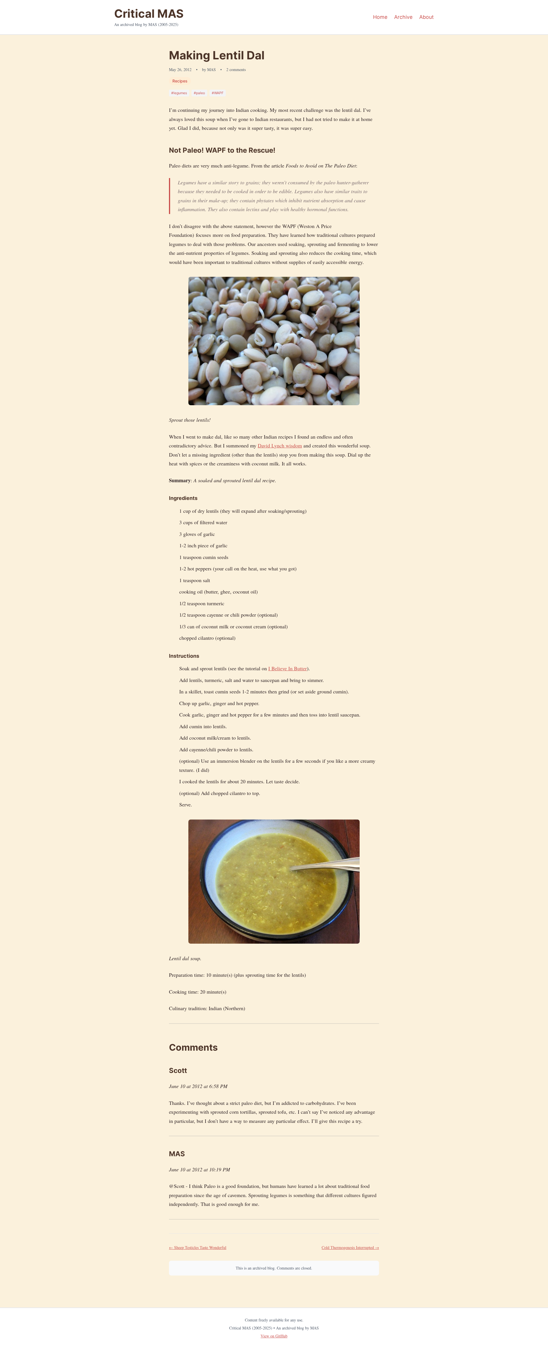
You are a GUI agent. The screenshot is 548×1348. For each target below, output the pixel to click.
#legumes (179, 93)
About (426, 17)
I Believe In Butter (287, 668)
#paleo (199, 93)
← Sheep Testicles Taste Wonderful (197, 1247)
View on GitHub (274, 1336)
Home (380, 17)
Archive (403, 17)
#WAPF (217, 93)
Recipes (180, 80)
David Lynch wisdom (280, 445)
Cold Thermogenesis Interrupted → (350, 1247)
